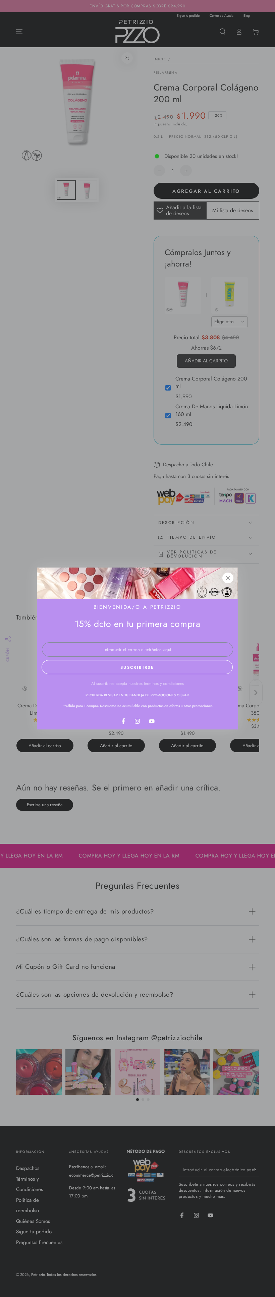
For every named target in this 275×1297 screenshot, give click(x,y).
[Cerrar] (228, 578)
